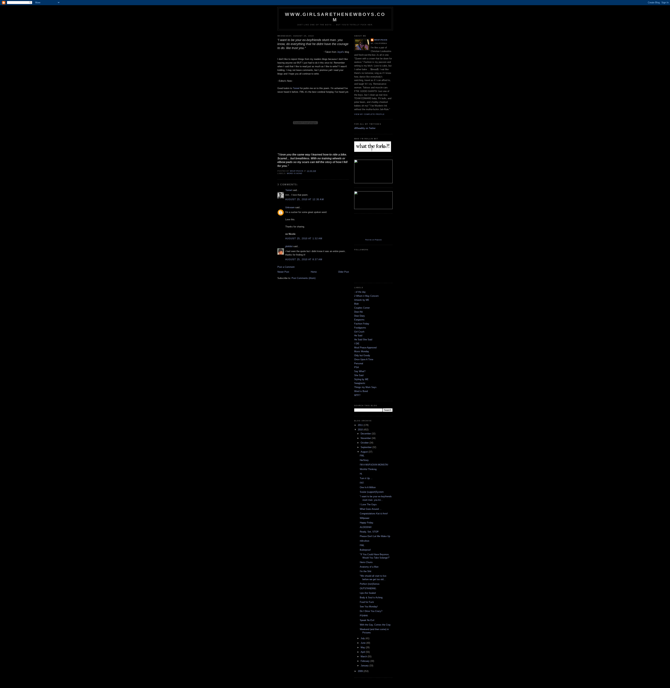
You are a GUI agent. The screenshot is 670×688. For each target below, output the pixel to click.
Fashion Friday (361, 323)
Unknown (290, 207)
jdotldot (289, 246)
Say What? (359, 371)
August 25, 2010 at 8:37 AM (303, 259)
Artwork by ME (361, 300)
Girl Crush (359, 331)
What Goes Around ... (371, 509)
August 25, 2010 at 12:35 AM (304, 199)
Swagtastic (359, 383)
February (365, 661)
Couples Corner (362, 307)
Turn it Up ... (366, 478)
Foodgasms (360, 327)
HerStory (364, 460)
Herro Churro (366, 562)
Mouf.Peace (381, 40)
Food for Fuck (367, 602)
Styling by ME (361, 379)
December (366, 433)
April (363, 652)
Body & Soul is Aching (371, 597)
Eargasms (359, 319)
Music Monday (361, 351)
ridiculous (364, 540)
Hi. (361, 473)
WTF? (357, 395)
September (366, 447)
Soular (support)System (372, 492)
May (363, 647)
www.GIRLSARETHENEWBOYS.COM (335, 17)
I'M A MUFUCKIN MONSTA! (374, 464)
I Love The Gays (368, 504)
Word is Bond (294, 173)
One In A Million (368, 487)
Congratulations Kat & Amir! (374, 513)
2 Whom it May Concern (366, 296)
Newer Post (283, 272)
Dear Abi (358, 311)
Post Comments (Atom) (303, 278)
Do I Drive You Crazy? (371, 611)
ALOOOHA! (366, 527)
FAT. (362, 483)
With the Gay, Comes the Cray (375, 624)
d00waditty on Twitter (364, 128)
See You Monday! (369, 606)
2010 (360, 429)
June (363, 643)
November (366, 438)
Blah (356, 303)
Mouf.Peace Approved (365, 347)
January (365, 665)
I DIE (356, 343)
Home (314, 272)
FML (362, 455)
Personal (358, 363)
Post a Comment (286, 267)
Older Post (343, 272)
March (364, 656)
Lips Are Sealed (368, 593)
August (364, 451)
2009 (360, 671)
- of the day (360, 292)
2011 (360, 425)
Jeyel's (340, 52)
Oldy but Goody (362, 355)
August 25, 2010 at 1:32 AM (303, 238)
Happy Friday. (367, 522)
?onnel (296, 88)
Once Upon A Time (363, 359)
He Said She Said (363, 339)
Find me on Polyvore (373, 240)
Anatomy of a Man (369, 566)
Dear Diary (359, 316)
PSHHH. (364, 615)
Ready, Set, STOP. (369, 531)
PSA (356, 367)
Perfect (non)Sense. (370, 584)
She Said (358, 375)
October (365, 442)
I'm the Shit (365, 571)
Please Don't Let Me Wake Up (375, 536)
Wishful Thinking (368, 469)
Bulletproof (365, 550)
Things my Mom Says (365, 387)
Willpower (364, 518)
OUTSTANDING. (368, 588)
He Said (358, 335)
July (363, 638)
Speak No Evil (367, 620)
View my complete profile (369, 114)
